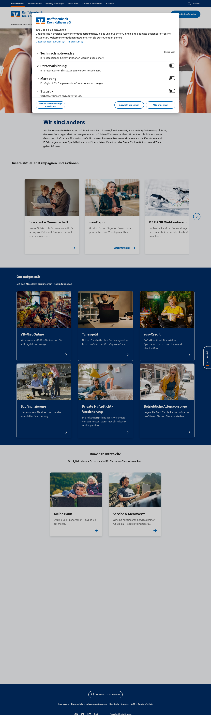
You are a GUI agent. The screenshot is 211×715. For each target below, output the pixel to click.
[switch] (172, 65)
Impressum (74, 41)
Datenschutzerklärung (49, 41)
